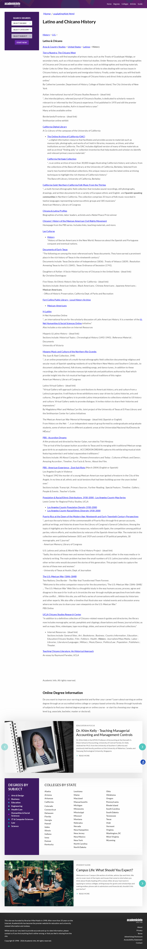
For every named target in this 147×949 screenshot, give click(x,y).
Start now (22, 42)
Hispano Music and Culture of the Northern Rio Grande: (70, 351)
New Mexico (79, 837)
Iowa (47, 837)
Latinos (86, 46)
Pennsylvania (112, 802)
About (139, 927)
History (46, 34)
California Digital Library (55, 126)
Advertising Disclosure (133, 936)
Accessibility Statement (133, 940)
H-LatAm (47, 311)
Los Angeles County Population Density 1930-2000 (72, 507)
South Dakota (112, 812)
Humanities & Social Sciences (20, 814)
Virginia (109, 830)
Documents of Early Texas (55, 249)
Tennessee (111, 816)
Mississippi (79, 812)
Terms (140, 933)
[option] (73, 747)
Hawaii (48, 823)
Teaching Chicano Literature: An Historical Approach (68, 651)
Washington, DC (113, 833)
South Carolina (113, 809)
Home (109, 4)
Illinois (48, 830)
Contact (139, 943)
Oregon (109, 798)
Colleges (125, 4)
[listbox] (73, 747)
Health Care (16, 809)
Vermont (110, 826)
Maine (77, 795)
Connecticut (50, 809)
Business (15, 799)
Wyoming (110, 840)
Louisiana (78, 791)
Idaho (47, 827)
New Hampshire (81, 830)
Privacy (139, 930)
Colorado (49, 806)
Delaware (49, 813)
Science (15, 826)
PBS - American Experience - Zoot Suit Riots (64, 467)
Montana (78, 819)
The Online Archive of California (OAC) (66, 136)
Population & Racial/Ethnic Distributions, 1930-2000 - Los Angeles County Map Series (84, 497)
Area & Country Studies (54, 46)
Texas (108, 819)
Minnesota (79, 809)
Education (16, 802)
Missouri (78, 816)
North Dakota (80, 847)
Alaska (48, 791)
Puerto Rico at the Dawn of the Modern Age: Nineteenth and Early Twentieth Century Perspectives (90, 516)
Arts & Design (17, 795)
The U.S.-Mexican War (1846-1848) (60, 576)
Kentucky (49, 844)
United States (74, 46)
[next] (142, 746)
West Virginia (112, 837)
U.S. (54, 34)
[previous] (4, 746)
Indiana (48, 834)
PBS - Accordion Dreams (54, 437)
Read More (84, 756)
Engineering (16, 806)
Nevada (77, 826)
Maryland (78, 798)
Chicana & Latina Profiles (55, 211)
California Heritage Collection (61, 159)
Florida (48, 816)
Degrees (116, 4)
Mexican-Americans (57, 305)
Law (13, 823)
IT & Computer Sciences (22, 819)
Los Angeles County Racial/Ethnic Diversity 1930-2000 (73, 510)
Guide (140, 4)
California (49, 802)
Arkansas (49, 798)
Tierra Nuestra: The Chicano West (59, 52)
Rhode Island (112, 805)
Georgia (48, 820)
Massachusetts (81, 802)
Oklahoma (111, 795)
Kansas (48, 841)
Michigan (78, 805)
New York (78, 840)
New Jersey (79, 833)
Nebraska (78, 823)
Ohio (108, 791)
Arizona (48, 795)
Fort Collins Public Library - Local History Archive (67, 299)
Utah (108, 823)
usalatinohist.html (63, 13)
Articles (133, 4)
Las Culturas (49, 231)
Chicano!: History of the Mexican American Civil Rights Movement (75, 221)
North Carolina (80, 844)
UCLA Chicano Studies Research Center (62, 614)
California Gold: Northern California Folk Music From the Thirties (74, 185)
